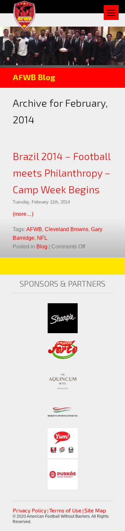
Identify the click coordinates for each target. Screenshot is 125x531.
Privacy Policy (29, 510)
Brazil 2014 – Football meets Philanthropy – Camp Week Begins (61, 172)
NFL (42, 238)
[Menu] (111, 12)
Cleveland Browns (66, 229)
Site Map (95, 510)
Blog (41, 246)
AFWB (34, 229)
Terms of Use (65, 510)
